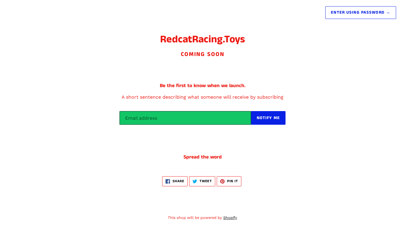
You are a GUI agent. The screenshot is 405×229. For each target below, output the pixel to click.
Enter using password (360, 12)
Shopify (230, 217)
